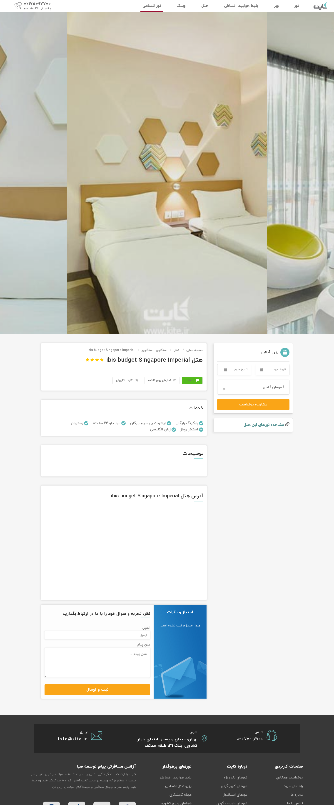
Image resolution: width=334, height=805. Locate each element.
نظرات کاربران (125, 380)
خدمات (190, 380)
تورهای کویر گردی (234, 786)
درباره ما (297, 795)
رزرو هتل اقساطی (178, 786)
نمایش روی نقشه (160, 380)
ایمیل (146, 628)
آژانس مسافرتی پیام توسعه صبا (106, 766)
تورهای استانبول (235, 795)
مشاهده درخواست (253, 404)
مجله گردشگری (180, 795)
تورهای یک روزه (235, 777)
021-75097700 (250, 739)
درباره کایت (237, 766)
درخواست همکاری (289, 777)
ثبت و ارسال (97, 689)
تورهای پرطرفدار (177, 766)
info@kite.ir (72, 739)
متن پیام (143, 644)
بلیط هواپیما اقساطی (176, 777)
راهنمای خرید (293, 786)
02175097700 (37, 4)
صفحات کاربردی (289, 766)
